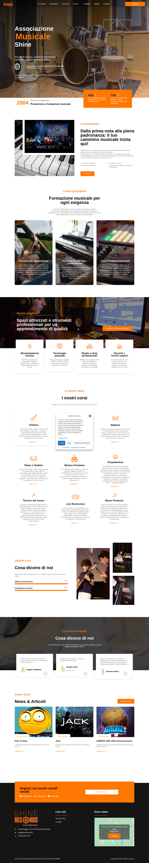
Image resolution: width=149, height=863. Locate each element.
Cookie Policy (66, 447)
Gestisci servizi (63, 438)
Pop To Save (21, 741)
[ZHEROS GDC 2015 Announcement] (115, 722)
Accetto (114, 836)
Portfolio (87, 4)
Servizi (75, 4)
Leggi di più (32, 442)
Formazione (53, 4)
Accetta (61, 443)
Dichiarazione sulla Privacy (78, 447)
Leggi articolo (19, 751)
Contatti (106, 4)
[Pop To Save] (34, 722)
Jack (58, 741)
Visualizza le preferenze (82, 443)
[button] (90, 416)
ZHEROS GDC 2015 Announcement (114, 741)
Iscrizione (65, 4)
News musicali (22, 736)
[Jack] (74, 722)
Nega (69, 443)
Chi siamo (41, 4)
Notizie (96, 4)
